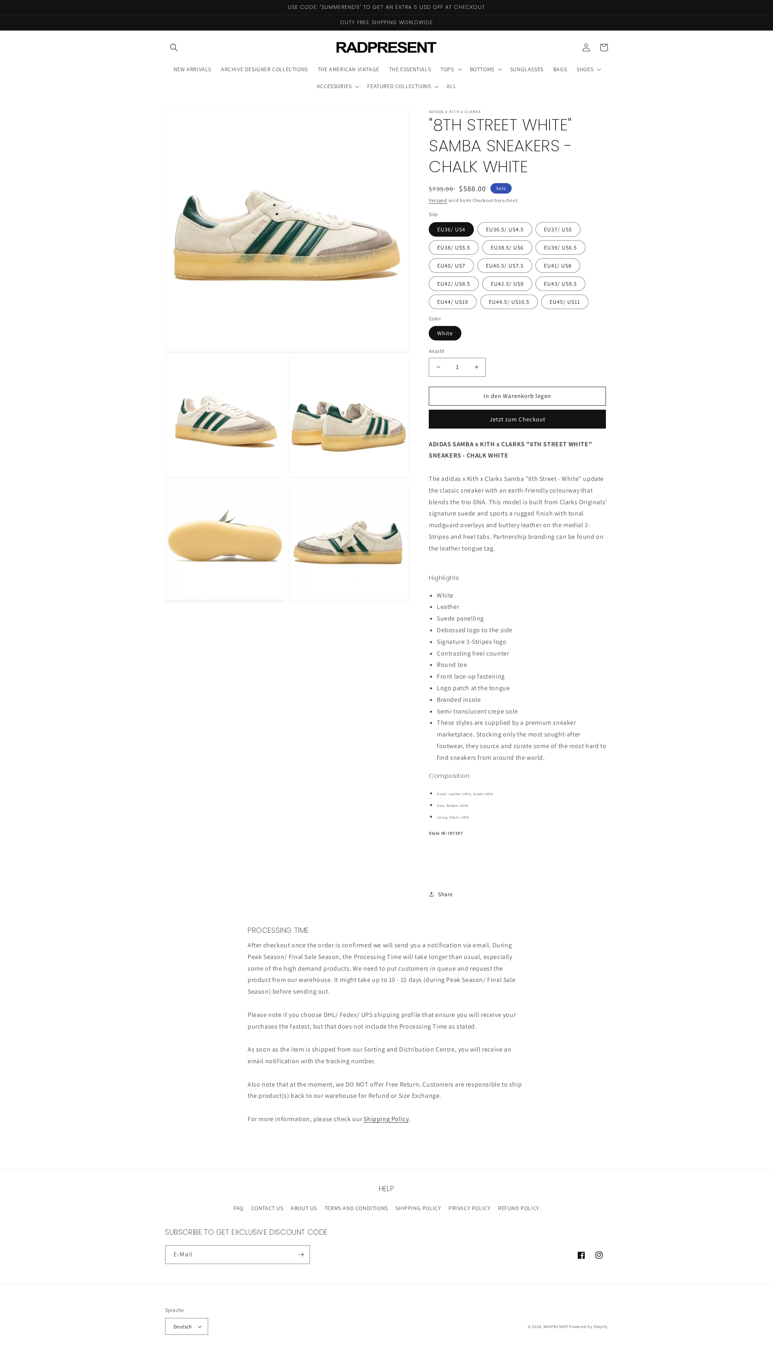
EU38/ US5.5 (453, 247)
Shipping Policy (386, 1119)
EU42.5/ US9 (507, 283)
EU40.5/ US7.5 (505, 265)
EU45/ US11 (565, 301)
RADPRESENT (556, 1326)
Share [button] (445, 894)
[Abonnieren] (301, 1254)
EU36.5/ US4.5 (505, 229)
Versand (438, 200)
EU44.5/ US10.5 (509, 301)
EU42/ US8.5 (453, 283)
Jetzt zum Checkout (518, 419)
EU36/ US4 (451, 229)
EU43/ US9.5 (560, 283)
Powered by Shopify (588, 1326)
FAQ (239, 1208)
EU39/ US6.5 (560, 247)
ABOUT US (304, 1208)
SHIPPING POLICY (418, 1208)
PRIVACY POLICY (469, 1208)
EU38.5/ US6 (507, 247)
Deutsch (183, 1326)
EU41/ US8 (558, 265)
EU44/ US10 (452, 301)
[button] (174, 47)
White (445, 333)
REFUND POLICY (518, 1208)
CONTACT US (267, 1208)
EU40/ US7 (451, 265)
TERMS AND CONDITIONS (356, 1208)
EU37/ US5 (558, 229)
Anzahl (436, 351)
